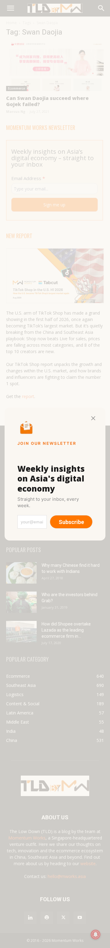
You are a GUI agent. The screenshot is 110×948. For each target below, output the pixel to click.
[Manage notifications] (96, 934)
